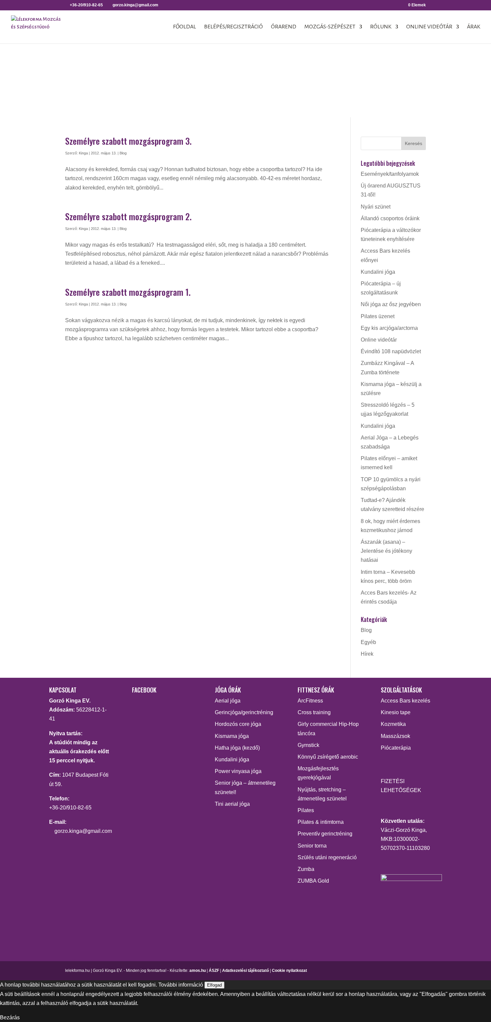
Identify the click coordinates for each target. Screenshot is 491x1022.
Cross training (314, 712)
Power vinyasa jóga (238, 771)
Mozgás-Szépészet (329, 27)
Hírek (367, 654)
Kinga (83, 153)
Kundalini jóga (378, 272)
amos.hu (197, 970)
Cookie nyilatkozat (289, 970)
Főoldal (184, 27)
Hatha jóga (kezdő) (237, 748)
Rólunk (380, 27)
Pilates (306, 810)
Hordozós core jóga (238, 724)
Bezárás (10, 1017)
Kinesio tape (396, 712)
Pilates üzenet (377, 316)
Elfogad (214, 985)
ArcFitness (310, 701)
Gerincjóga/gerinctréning (244, 712)
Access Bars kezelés (405, 701)
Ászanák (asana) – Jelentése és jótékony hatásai (386, 551)
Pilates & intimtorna (321, 822)
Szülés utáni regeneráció (327, 857)
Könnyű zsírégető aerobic (328, 757)
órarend (283, 27)
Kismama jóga (232, 736)
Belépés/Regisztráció (233, 27)
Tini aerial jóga (232, 804)
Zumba (306, 869)
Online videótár (429, 27)
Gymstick (308, 745)
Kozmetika (393, 724)
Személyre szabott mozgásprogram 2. (128, 216)
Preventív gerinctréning (325, 834)
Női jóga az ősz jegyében (391, 304)
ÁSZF (214, 970)
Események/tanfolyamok (390, 174)
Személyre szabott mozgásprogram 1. (128, 291)
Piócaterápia (396, 748)
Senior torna (312, 846)
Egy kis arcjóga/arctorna (389, 328)
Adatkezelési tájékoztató (245, 970)
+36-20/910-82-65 (70, 807)
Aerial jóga (227, 701)
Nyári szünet (375, 207)
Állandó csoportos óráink (390, 218)
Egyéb (368, 642)
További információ (180, 985)
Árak (473, 27)
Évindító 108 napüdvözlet (391, 351)
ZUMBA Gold (313, 881)
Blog (123, 153)
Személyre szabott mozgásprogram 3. (128, 140)
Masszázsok (395, 736)
